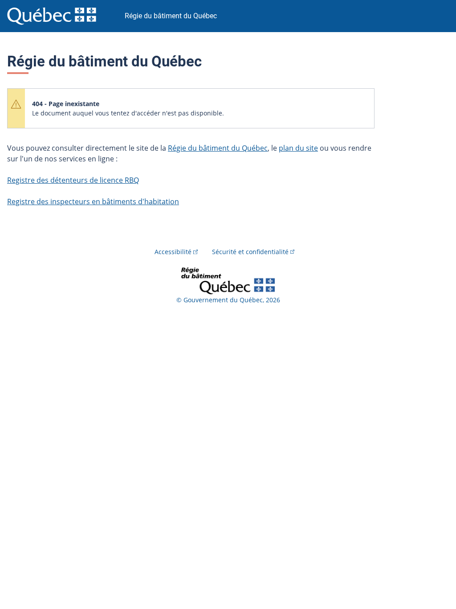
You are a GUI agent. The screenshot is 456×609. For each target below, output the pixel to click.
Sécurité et (250, 251)
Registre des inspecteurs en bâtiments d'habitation (93, 201)
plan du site (298, 148)
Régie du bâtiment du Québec (218, 148)
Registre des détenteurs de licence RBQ (73, 180)
